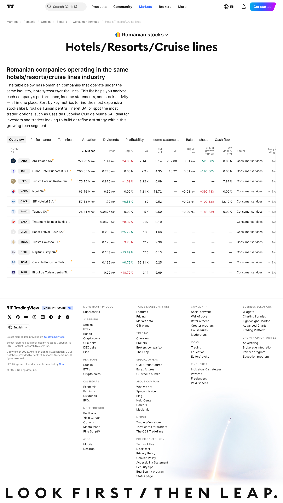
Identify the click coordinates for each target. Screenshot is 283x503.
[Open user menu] (243, 6)
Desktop (89, 448)
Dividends (90, 396)
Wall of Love (199, 316)
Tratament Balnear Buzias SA (51, 221)
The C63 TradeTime (149, 431)
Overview (142, 338)
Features (142, 312)
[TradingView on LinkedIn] (43, 317)
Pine (86, 352)
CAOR (24, 201)
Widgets (248, 312)
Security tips (144, 467)
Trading (196, 347)
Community (122, 7)
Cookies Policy (146, 458)
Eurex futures (145, 369)
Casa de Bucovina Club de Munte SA (51, 262)
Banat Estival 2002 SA (47, 232)
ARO (24, 160)
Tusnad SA (39, 211)
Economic (89, 386)
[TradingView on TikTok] (59, 317)
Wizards (196, 374)
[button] (110, 6)
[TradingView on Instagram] (34, 317)
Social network (201, 312)
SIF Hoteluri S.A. (43, 201)
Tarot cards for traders (151, 427)
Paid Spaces (199, 383)
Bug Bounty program (150, 471)
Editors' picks (200, 356)
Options (88, 422)
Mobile (87, 444)
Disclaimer (143, 448)
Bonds (87, 333)
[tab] (16, 139)
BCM (24, 262)
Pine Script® (91, 431)
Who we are (144, 386)
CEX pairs (89, 343)
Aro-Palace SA (42, 161)
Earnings (89, 391)
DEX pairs (89, 347)
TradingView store (148, 422)
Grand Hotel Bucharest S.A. (50, 171)
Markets (145, 7)
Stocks (88, 324)
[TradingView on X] (9, 317)
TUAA (24, 241)
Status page (144, 476)
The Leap (142, 352)
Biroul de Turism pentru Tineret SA (51, 272)
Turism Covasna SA (45, 242)
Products (99, 7)
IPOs (86, 400)
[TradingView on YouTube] (26, 317)
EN (232, 7)
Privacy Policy (145, 453)
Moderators (199, 334)
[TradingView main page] (10, 7)
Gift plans (142, 325)
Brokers (165, 7)
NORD (24, 191)
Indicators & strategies (206, 369)
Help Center (144, 400)
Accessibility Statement (152, 462)
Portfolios (89, 413)
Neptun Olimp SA (44, 252)
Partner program (254, 352)
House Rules (199, 330)
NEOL (24, 252)
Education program (256, 356)
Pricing (141, 316)
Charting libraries (254, 316)
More (182, 7)
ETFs (86, 329)
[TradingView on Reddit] (67, 317)
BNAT (24, 231)
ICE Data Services (54, 336)
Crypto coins (91, 338)
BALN (24, 221)
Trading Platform (254, 330)
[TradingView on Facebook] (18, 317)
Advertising (250, 343)
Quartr (62, 364)
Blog (139, 396)
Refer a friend (200, 321)
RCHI (24, 170)
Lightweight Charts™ (256, 321)
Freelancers (199, 378)
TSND (24, 211)
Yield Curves (91, 417)
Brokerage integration (257, 347)
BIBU (24, 272)
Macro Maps (91, 427)
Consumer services (249, 161)
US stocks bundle (148, 374)
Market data (144, 321)
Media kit (142, 409)
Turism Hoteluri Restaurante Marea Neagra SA (51, 181)
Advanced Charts (254, 325)
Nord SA (38, 191)
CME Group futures (149, 364)
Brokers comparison (149, 347)
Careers (141, 405)
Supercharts (91, 312)
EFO (24, 181)
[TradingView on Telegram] (51, 317)
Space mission (146, 391)
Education (197, 352)
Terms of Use (145, 444)
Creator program (202, 325)
